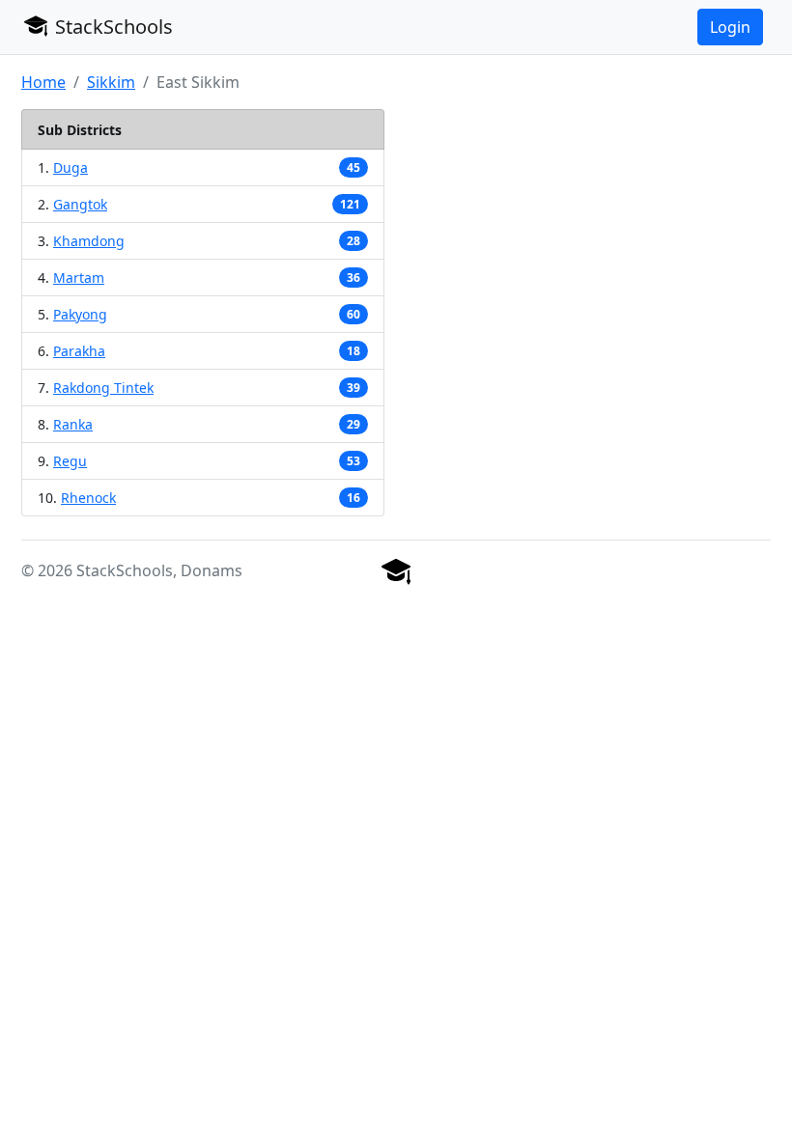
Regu (70, 461)
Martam (78, 277)
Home (43, 82)
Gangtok (80, 204)
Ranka (73, 424)
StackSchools (111, 27)
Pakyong (80, 314)
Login (730, 27)
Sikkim (111, 82)
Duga (70, 167)
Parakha (79, 351)
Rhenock (88, 497)
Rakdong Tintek (103, 387)
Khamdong (89, 241)
